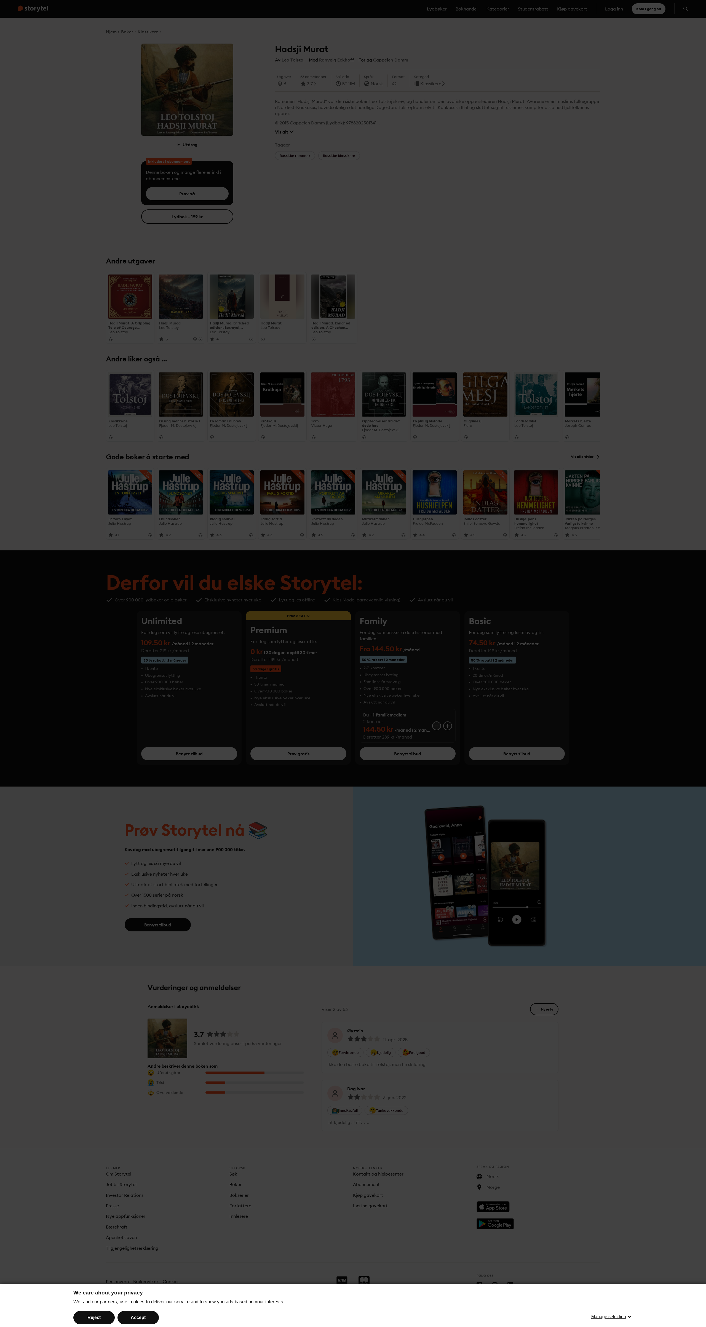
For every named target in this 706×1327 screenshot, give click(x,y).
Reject (94, 1317)
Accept (138, 1317)
